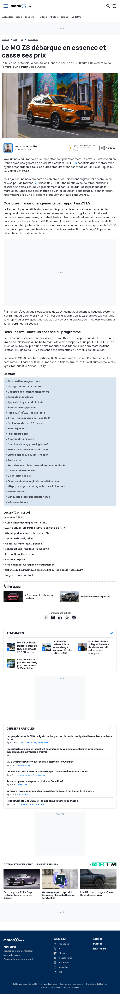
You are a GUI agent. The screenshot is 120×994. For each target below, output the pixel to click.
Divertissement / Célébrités (34, 743)
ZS (22, 39)
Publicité (97, 943)
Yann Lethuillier (28, 146)
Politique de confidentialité (25, 984)
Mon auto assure (12, 955)
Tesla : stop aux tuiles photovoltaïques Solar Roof (35, 781)
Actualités (7, 16)
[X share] (53, 617)
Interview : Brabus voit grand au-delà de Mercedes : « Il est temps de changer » (50, 791)
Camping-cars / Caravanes (31, 775)
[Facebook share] (46, 617)
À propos (97, 938)
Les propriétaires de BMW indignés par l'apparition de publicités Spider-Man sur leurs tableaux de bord (59, 738)
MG (15, 39)
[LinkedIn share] (60, 617)
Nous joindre (99, 948)
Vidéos (43, 17)
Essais (19, 16)
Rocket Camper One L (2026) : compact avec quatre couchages (42, 800)
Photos (54, 17)
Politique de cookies (48, 984)
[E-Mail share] (74, 617)
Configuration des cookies (71, 984)
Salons (64, 17)
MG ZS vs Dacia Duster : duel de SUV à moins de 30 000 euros (40, 761)
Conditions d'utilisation (96, 984)
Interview (23, 794)
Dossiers (29, 16)
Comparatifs (23, 765)
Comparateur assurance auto (19, 959)
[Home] (21, 6)
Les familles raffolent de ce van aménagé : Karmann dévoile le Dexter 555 (47, 771)
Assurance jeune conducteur (18, 951)
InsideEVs (76, 17)
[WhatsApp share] (67, 617)
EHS (75, 163)
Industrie (22, 785)
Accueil (5, 39)
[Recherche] (108, 6)
